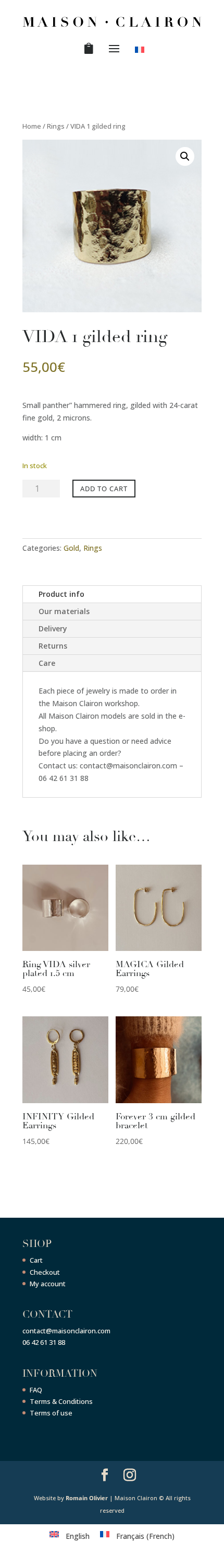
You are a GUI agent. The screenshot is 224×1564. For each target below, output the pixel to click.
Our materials (64, 611)
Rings (56, 126)
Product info (61, 594)
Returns (53, 646)
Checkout (45, 1272)
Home (31, 126)
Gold (71, 548)
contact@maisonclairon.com (66, 1330)
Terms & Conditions (61, 1401)
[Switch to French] (141, 52)
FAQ (36, 1390)
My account (48, 1283)
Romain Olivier (87, 1498)
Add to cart (104, 488)
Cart (36, 1260)
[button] (185, 156)
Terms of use (51, 1413)
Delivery (53, 628)
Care (47, 663)
